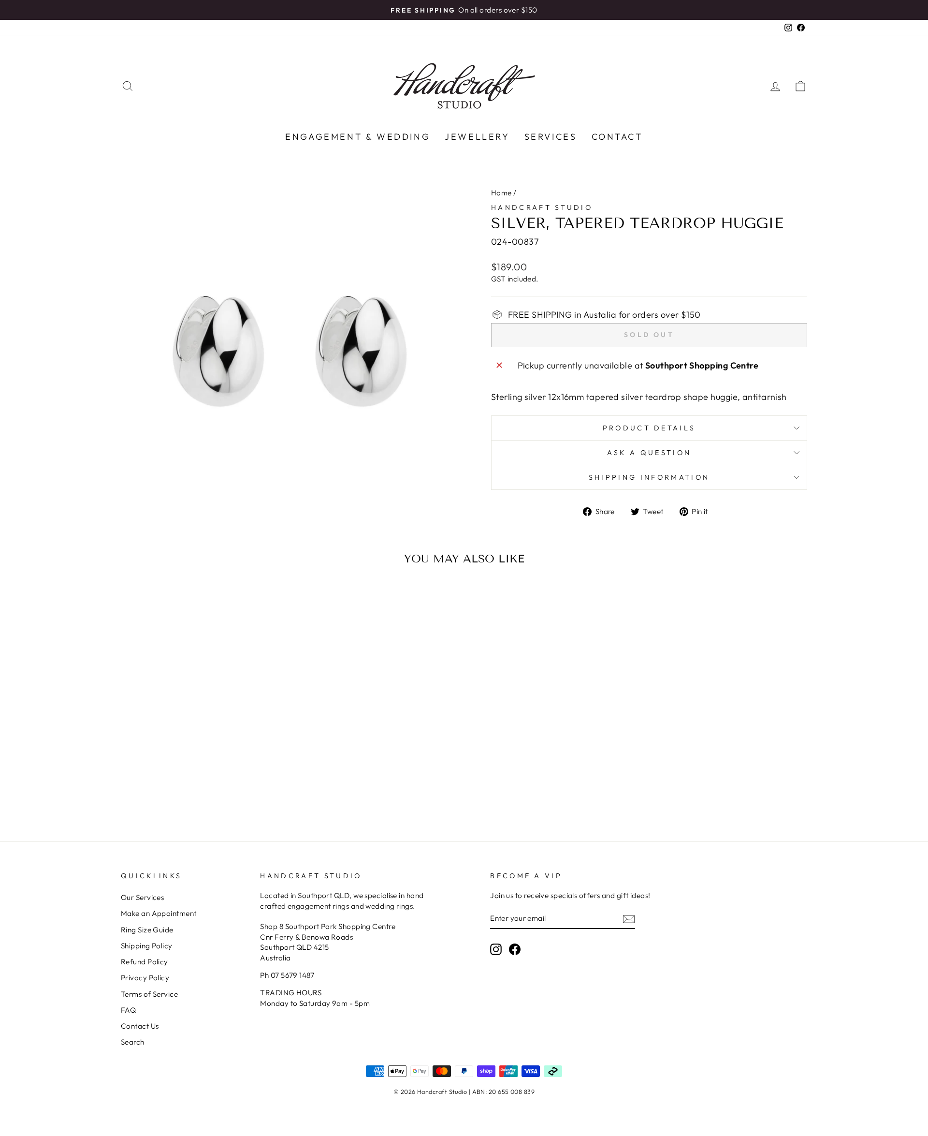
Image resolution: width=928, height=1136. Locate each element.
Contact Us (140, 1026)
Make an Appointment (159, 913)
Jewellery (477, 136)
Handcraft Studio (542, 207)
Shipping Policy (147, 945)
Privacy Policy (145, 977)
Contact (617, 136)
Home (501, 192)
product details (649, 428)
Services (550, 136)
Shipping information (649, 477)
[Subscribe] (629, 918)
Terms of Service (149, 994)
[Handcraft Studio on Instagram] (496, 949)
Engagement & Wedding (357, 136)
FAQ (128, 1010)
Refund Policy (144, 961)
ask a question (649, 452)
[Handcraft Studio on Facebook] (515, 949)
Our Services (142, 897)
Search (133, 1042)
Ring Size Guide (147, 929)
